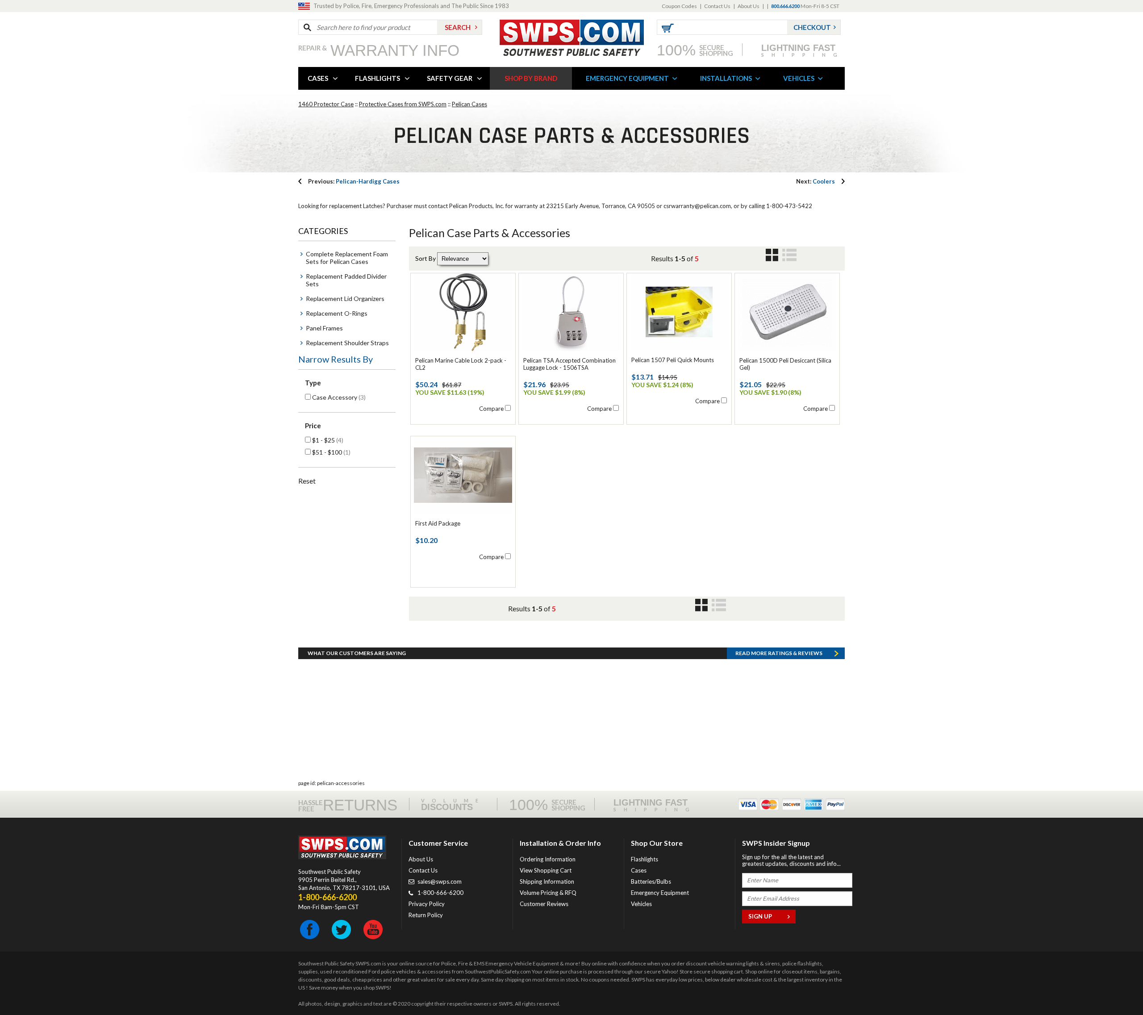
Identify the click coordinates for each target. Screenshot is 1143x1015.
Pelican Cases (469, 104)
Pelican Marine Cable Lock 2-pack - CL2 (460, 364)
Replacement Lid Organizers (345, 298)
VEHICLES (798, 78)
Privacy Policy (427, 903)
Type (313, 383)
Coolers (815, 181)
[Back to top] (1113, 986)
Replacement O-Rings (336, 313)
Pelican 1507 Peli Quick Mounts (672, 359)
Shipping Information (547, 881)
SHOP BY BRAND (531, 78)
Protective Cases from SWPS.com (402, 104)
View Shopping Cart (546, 870)
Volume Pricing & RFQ (548, 892)
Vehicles (641, 903)
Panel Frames (324, 328)
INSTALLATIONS (726, 78)
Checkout (812, 27)
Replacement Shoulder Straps (347, 343)
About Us (748, 6)
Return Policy (426, 915)
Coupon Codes (679, 6)
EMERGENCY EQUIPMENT (627, 78)
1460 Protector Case (326, 104)
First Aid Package (437, 523)
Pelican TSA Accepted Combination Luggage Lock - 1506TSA (569, 364)
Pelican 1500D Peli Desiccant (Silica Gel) (785, 364)
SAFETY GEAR (449, 78)
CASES (318, 78)
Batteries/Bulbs (651, 881)
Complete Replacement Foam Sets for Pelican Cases (347, 257)
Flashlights (644, 859)
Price (313, 426)
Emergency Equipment (660, 892)
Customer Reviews (544, 903)
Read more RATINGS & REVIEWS (778, 653)
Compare (491, 408)
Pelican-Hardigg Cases (354, 181)
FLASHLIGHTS (377, 78)
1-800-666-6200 (440, 892)
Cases (639, 870)
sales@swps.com (439, 881)
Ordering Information (548, 859)
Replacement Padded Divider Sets (346, 280)
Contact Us (717, 6)
